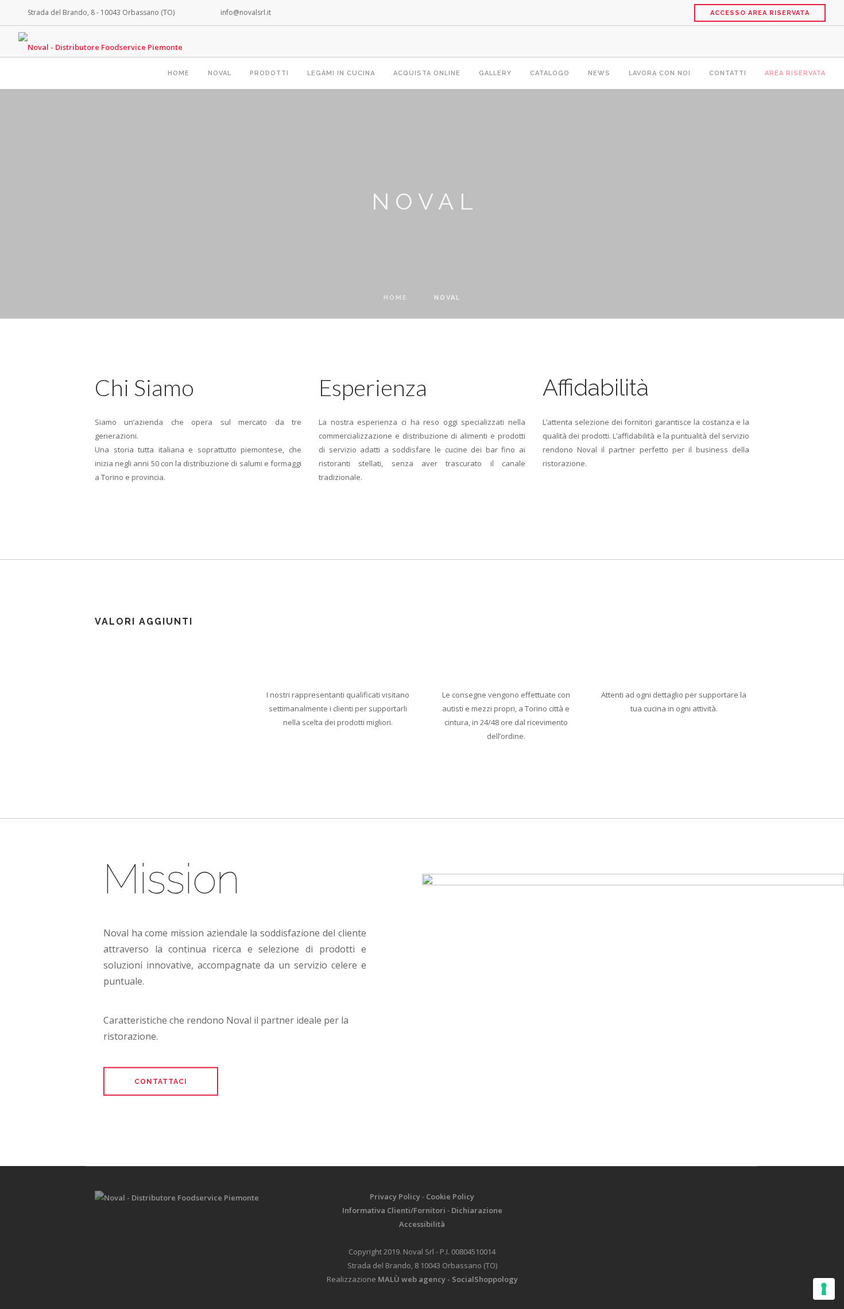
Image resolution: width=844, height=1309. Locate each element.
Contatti (727, 73)
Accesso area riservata (760, 13)
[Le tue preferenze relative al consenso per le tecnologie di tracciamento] (824, 1289)
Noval (219, 73)
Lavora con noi (660, 73)
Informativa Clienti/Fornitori (394, 1210)
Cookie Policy (450, 1196)
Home (178, 73)
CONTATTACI (160, 1081)
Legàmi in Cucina (341, 73)
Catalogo (550, 73)
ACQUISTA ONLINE (426, 73)
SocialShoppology (485, 1279)
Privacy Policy (395, 1196)
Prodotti (269, 73)
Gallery (495, 73)
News (599, 73)
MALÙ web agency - (415, 1279)
